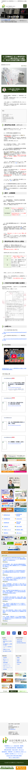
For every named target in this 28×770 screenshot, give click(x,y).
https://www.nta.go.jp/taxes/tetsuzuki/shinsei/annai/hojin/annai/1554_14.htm (14, 333)
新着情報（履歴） (20, 529)
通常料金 (5, 639)
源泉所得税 (19, 662)
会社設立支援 (19, 518)
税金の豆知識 (7, 19)
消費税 (18, 660)
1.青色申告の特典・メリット (7, 114)
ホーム (2, 19)
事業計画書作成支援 (18, 523)
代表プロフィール (6, 665)
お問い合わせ (19, 532)
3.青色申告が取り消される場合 (8, 117)
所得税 (18, 657)
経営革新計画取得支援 (19, 515)
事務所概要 (5, 662)
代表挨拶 (5, 657)
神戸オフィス (6, 659)
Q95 (21, 227)
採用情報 (5, 669)
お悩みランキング (7, 529)
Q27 (11, 180)
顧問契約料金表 (7, 515)
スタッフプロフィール (7, 667)
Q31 (16, 162)
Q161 (7, 189)
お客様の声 (6, 526)
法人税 (18, 659)
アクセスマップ (6, 664)
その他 (18, 664)
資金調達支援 (6, 522)
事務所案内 (6, 532)
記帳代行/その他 (6, 649)
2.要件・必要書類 (5, 115)
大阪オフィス (6, 660)
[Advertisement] (14, 40)
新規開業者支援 (7, 518)
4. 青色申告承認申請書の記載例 (8, 118)
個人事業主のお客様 (7, 651)
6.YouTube (4, 121)
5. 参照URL (4, 119)
